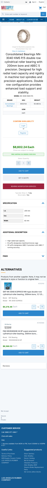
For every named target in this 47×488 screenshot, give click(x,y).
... (41, 19)
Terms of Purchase (8, 454)
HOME (11, 20)
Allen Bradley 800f (30, 465)
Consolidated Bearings (9, 105)
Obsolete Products (30, 463)
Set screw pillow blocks (32, 472)
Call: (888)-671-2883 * (9, 432)
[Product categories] (4, 19)
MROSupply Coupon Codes (11, 458)
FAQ (2, 440)
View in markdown (18, 51)
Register (23, 133)
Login (23, 126)
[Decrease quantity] (18, 163)
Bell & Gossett (29, 460)
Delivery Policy (6, 456)
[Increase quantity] (28, 163)
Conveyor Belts (34, 20)
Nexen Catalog (29, 458)
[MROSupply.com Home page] (7, 8)
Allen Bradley (28, 456)
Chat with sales (6, 436)
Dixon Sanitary (29, 454)
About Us (20, 20)
